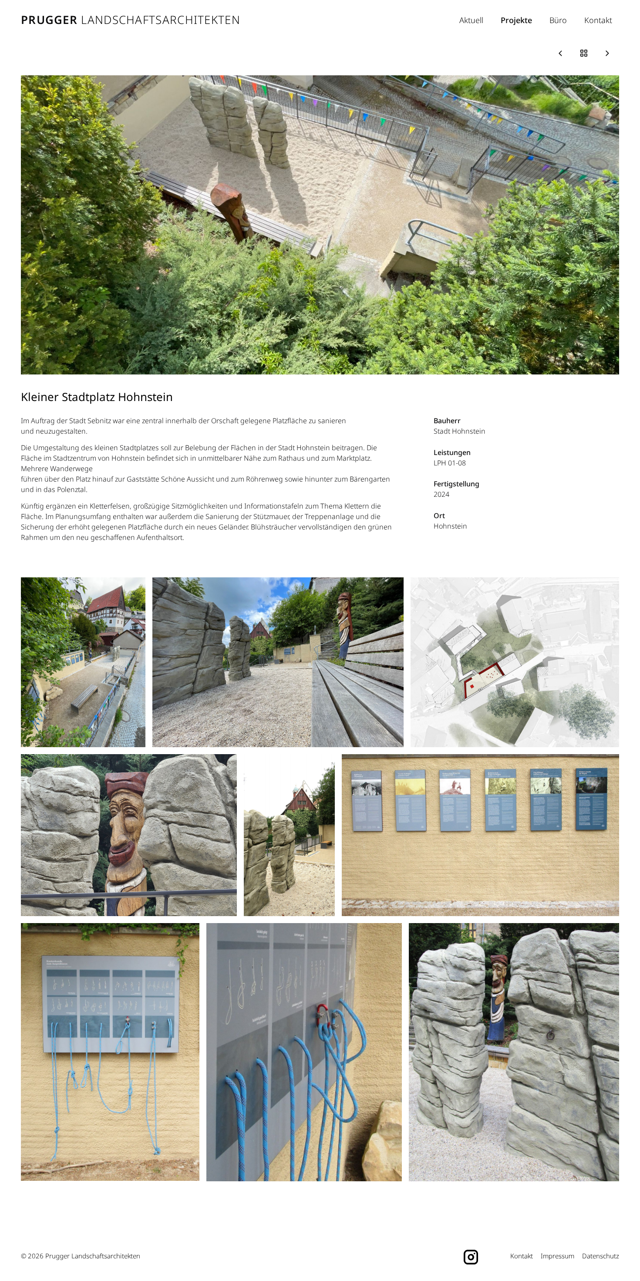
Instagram (471, 1256)
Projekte (516, 20)
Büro (558, 20)
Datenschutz (600, 1255)
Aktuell (471, 20)
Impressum (557, 1255)
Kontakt (598, 20)
